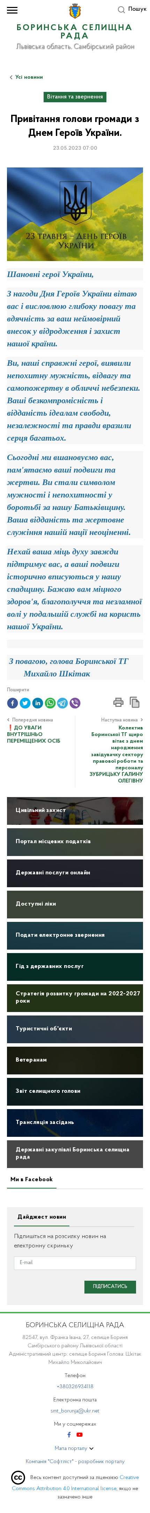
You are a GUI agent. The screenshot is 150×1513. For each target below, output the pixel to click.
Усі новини (29, 77)
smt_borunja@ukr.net (75, 1411)
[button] (12, 703)
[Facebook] (69, 1435)
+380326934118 (75, 1387)
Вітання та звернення (75, 97)
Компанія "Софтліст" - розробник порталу (75, 1461)
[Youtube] (79, 1435)
